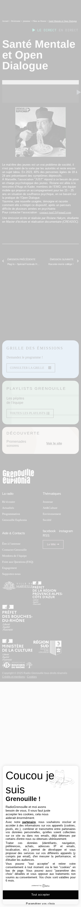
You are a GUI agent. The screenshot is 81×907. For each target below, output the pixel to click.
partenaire (29, 822)
